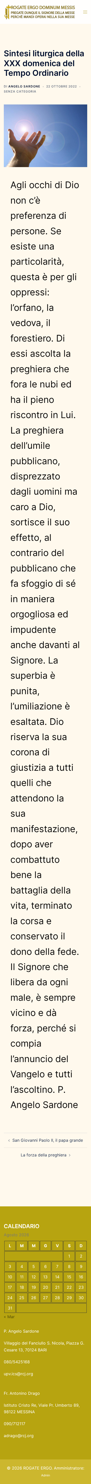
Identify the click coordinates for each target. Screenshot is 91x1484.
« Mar (9, 1316)
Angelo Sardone (24, 86)
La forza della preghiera (43, 1154)
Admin (45, 1475)
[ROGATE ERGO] (40, 11)
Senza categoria (20, 91)
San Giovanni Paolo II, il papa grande (47, 1140)
